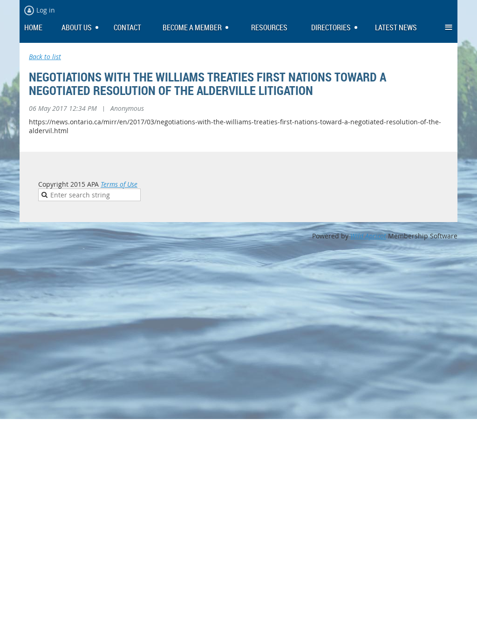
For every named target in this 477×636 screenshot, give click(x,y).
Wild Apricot (368, 235)
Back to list (45, 56)
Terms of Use (119, 184)
